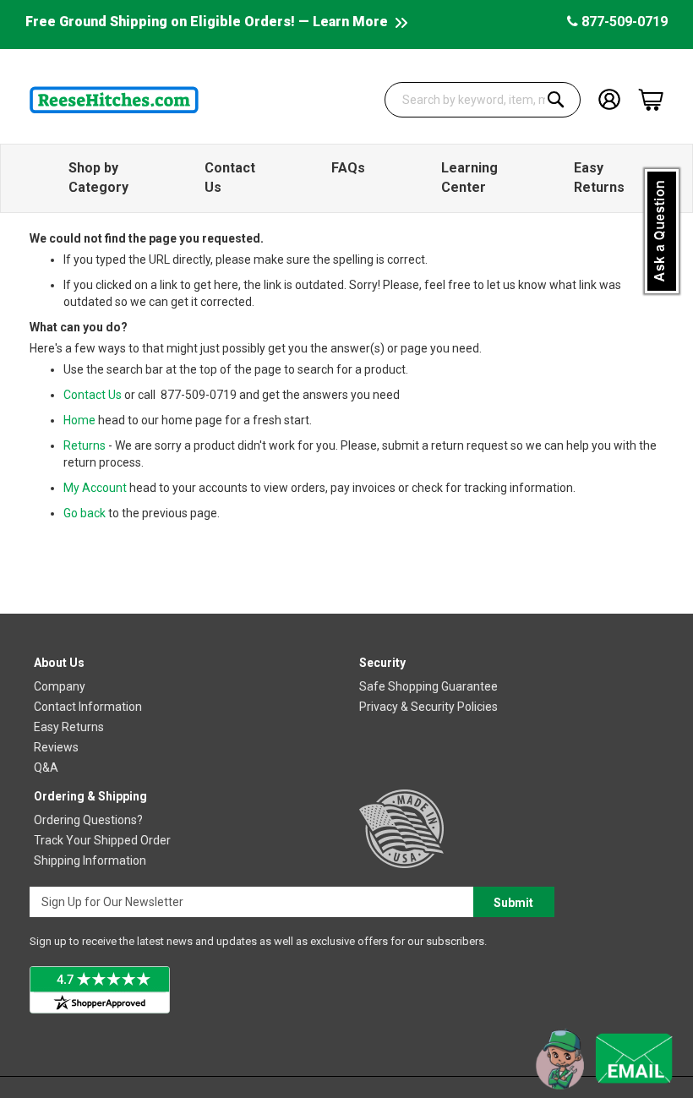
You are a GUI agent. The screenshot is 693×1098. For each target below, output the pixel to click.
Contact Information (88, 706)
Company (59, 686)
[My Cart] (650, 100)
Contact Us (92, 395)
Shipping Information (90, 860)
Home (79, 420)
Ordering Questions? (88, 820)
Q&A (46, 767)
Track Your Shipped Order (102, 840)
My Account (95, 487)
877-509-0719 (623, 22)
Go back (84, 513)
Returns (84, 445)
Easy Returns (69, 727)
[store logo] (114, 99)
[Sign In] (609, 98)
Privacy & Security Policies (428, 706)
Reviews (56, 747)
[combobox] (483, 99)
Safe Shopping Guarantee (428, 686)
